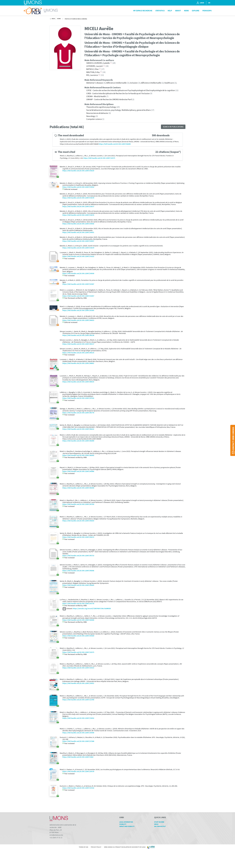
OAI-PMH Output (160, 826)
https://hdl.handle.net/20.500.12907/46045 (78, 455)
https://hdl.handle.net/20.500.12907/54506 (78, 224)
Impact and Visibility (126, 826)
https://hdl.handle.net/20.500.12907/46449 (115, 144)
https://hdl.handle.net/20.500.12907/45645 (78, 585)
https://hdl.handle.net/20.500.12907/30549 (78, 733)
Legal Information (126, 822)
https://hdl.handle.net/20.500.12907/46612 (78, 429)
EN (209, 3)
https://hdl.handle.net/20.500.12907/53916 (78, 187)
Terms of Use (83, 847)
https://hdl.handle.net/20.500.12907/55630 (78, 171)
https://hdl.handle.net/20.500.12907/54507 (78, 241)
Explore (195, 10)
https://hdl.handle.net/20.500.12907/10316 (78, 788)
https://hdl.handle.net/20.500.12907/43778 (78, 603)
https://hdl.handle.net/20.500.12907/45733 (78, 556)
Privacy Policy (96, 847)
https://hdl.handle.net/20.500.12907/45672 (78, 537)
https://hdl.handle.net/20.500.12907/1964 (77, 757)
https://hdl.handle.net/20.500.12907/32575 (99, 158)
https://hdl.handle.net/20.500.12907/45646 (78, 571)
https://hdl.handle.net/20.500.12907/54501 (78, 232)
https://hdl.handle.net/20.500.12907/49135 (78, 353)
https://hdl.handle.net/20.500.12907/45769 (78, 504)
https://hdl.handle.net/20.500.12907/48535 (78, 382)
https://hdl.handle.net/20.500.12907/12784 (78, 700)
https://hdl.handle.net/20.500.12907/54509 (78, 273)
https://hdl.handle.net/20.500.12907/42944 (78, 620)
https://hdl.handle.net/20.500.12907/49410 (78, 320)
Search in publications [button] (173, 127)
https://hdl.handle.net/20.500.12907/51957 (78, 296)
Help (170, 10)
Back (53, 18)
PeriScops (207, 10)
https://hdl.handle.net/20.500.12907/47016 (78, 398)
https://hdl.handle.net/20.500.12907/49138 (78, 335)
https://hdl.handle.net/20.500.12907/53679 (78, 248)
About (178, 10)
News (186, 10)
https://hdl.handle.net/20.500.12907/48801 (78, 363)
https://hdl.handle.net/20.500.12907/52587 (78, 284)
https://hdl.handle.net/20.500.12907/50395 (78, 310)
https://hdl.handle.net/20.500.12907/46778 (78, 413)
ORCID (156, 824)
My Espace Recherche (142, 10)
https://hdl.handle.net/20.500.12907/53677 (78, 206)
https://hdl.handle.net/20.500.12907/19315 (78, 668)
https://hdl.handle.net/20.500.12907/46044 (78, 488)
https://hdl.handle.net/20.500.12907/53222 (78, 256)
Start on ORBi (159, 822)
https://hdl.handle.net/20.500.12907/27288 (78, 741)
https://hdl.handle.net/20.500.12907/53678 (78, 198)
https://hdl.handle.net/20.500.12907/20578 (78, 771)
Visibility (122, 824)
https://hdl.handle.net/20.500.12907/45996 (78, 471)
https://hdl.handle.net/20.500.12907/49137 (78, 344)
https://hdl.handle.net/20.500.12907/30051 (78, 683)
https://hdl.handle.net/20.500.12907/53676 (78, 215)
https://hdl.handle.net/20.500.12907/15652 (78, 718)
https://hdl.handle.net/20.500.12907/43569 (78, 636)
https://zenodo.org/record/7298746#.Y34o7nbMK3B (92, 608)
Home (59, 18)
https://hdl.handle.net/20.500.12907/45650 (78, 521)
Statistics (159, 10)
